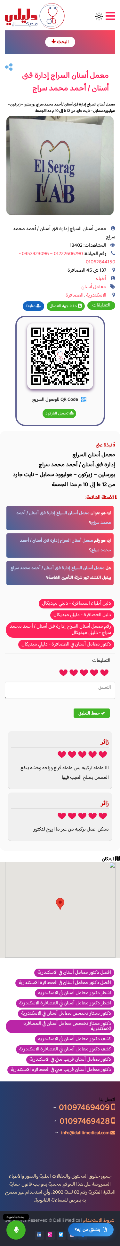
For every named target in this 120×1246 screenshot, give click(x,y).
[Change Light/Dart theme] (99, 16)
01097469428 (85, 1121)
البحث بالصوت (16, 1217)
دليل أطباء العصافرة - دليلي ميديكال (76, 603)
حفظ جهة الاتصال (64, 306)
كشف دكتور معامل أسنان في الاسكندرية (74, 1039)
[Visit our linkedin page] (39, 1235)
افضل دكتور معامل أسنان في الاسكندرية (74, 973)
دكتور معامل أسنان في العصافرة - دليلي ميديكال (66, 644)
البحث (62, 42)
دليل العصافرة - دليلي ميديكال (82, 615)
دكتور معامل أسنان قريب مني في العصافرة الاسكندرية (61, 1070)
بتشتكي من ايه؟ (87, 1230)
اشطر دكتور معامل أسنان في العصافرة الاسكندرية (65, 1003)
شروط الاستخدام (99, 1220)
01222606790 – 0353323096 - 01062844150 (67, 258)
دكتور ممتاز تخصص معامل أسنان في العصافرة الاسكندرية (67, 1026)
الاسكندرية (96, 295)
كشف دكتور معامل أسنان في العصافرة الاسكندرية (65, 1049)
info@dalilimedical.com (85, 1132)
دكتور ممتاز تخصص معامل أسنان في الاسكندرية (66, 1014)
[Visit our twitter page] (61, 1235)
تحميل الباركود (57, 413)
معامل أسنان (93, 287)
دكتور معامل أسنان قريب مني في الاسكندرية (70, 1060)
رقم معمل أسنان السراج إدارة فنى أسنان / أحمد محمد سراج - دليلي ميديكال (60, 629)
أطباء (101, 279)
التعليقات (101, 305)
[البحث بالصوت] (16, 1230)
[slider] (83, 672)
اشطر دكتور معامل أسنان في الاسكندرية (74, 993)
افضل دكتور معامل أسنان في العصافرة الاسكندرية (65, 983)
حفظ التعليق (89, 713)
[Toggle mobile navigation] (109, 16)
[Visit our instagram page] (50, 1235)
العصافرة (75, 295)
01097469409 (85, 1107)
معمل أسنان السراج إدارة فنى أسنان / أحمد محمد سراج (58, 568)
